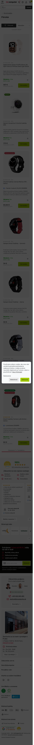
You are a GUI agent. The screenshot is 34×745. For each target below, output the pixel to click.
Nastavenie (7, 376)
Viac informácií (17, 372)
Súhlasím (25, 379)
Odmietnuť (13, 379)
